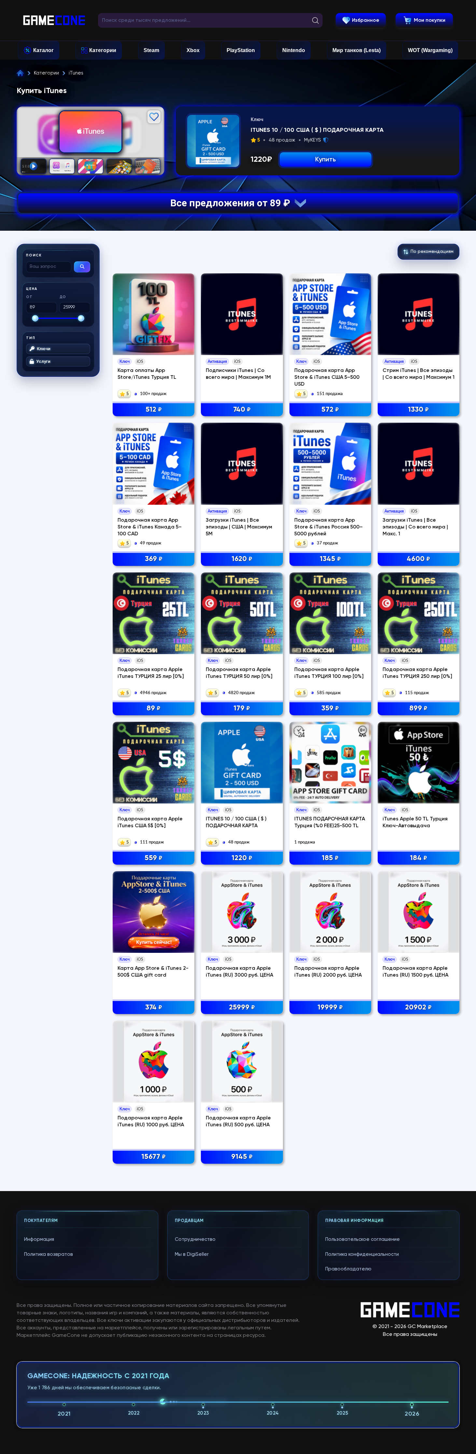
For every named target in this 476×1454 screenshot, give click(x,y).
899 (418, 708)
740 (242, 409)
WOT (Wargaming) (430, 50)
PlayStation (241, 50)
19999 (330, 1007)
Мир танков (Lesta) (356, 50)
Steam (151, 50)
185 (330, 858)
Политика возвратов (48, 1254)
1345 (330, 559)
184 (418, 858)
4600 (418, 559)
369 (153, 559)
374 (153, 1007)
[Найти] (82, 266)
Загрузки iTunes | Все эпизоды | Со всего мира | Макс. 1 (415, 527)
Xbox (193, 50)
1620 (241, 559)
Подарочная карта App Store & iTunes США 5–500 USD (326, 377)
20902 (418, 1007)
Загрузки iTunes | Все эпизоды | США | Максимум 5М (239, 527)
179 (241, 708)
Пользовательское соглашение (362, 1239)
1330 (418, 409)
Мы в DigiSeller (192, 1254)
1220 (241, 858)
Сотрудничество (195, 1239)
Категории (102, 50)
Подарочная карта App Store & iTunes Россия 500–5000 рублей (328, 527)
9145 (242, 1156)
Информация (39, 1239)
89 (154, 708)
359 (330, 708)
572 (330, 409)
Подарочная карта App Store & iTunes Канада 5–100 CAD (150, 527)
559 (153, 858)
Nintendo (293, 50)
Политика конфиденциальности (362, 1254)
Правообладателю (348, 1269)
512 (154, 409)
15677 (153, 1156)
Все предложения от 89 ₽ (232, 203)
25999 (242, 1007)
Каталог (43, 50)
